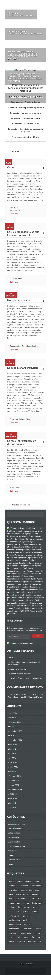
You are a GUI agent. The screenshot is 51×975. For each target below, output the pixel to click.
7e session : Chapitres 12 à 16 (25, 137)
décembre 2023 (14, 722)
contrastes (36, 886)
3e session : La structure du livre (25, 113)
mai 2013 (12, 807)
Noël (11, 911)
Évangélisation (15, 346)
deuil (11, 894)
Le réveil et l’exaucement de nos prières (25, 678)
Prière (28, 419)
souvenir (12, 933)
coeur (37, 881)
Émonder (36, 937)
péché (26, 920)
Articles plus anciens (22, 505)
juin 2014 (12, 749)
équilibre (21, 941)
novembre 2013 (14, 780)
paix (18, 911)
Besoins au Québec (17, 419)
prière (25, 916)
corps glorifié (26, 890)
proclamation (14, 920)
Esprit (11, 898)
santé (38, 929)
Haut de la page (9, 971)
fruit (39, 898)
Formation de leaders (30, 346)
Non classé (14, 208)
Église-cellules (14, 833)
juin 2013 (12, 803)
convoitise (13, 890)
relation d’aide (15, 924)
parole (26, 911)
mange (27, 907)
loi (19, 907)
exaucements (15, 211)
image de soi (14, 903)
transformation (25, 933)
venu (37, 933)
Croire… (12, 167)
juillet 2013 (12, 798)
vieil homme (23, 937)
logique (12, 907)
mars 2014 (12, 763)
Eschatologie (13, 837)
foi (33, 898)
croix (37, 890)
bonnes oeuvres (24, 881)
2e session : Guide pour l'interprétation (25, 107)
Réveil (18, 487)
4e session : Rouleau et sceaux (25, 118)
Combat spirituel (16, 278)
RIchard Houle (37, 694)
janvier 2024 (13, 718)
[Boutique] (25, 70)
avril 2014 (12, 758)
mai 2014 (12, 754)
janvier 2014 (13, 772)
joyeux (26, 903)
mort (35, 907)
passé (34, 911)
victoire (12, 937)
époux (11, 941)
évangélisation (34, 941)
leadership (36, 903)
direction (34, 894)
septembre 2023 (15, 731)
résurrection (14, 929)
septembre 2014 (15, 740)
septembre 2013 (15, 789)
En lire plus (14, 214)
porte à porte (14, 916)
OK (37, 636)
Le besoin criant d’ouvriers (22, 368)
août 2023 (12, 736)
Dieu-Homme (22, 894)
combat (12, 886)
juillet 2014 (12, 745)
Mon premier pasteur (19, 300)
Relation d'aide (14, 860)
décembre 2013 (14, 776)
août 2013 (12, 794)
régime (27, 924)
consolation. (23, 886)
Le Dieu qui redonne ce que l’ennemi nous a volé (24, 663)
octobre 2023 (13, 727)
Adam (11, 881)
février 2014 (13, 767)
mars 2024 (12, 713)
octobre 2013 (13, 785)
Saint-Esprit (27, 929)
